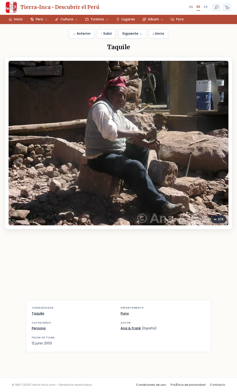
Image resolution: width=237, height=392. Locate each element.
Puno (125, 313)
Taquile (38, 313)
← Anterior (82, 33)
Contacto (217, 385)
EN (191, 7)
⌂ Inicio (158, 33)
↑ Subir (106, 33)
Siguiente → (132, 33)
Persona (39, 328)
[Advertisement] (118, 267)
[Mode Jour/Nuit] (227, 7)
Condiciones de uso (151, 385)
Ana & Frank (131, 328)
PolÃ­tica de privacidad (188, 385)
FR (206, 7)
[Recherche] (216, 7)
